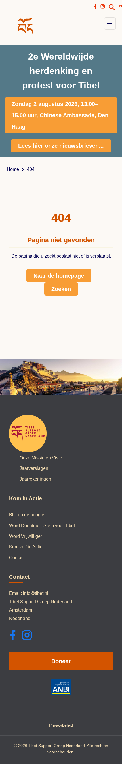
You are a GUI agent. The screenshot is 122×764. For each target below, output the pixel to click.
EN (119, 6)
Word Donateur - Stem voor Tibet (42, 525)
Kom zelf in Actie (26, 546)
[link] (112, 7)
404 (31, 169)
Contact (17, 557)
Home (13, 169)
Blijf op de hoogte (26, 514)
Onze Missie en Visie (41, 457)
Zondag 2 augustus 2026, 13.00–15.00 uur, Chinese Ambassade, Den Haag (60, 115)
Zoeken (61, 289)
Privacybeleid (61, 725)
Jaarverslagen (34, 468)
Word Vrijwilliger (25, 536)
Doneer (61, 661)
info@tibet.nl (35, 593)
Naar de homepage (58, 276)
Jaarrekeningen (35, 479)
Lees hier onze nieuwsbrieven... (61, 146)
